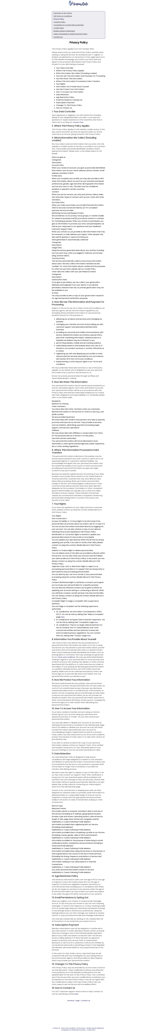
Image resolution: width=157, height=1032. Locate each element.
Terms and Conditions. (67, 657)
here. (76, 994)
